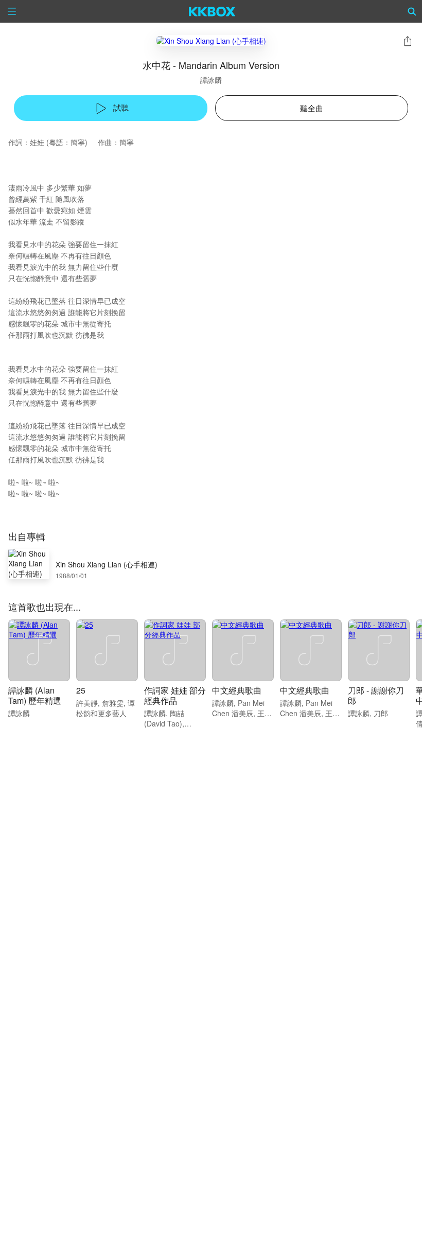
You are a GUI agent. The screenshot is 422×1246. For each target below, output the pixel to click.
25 (80, 690)
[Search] (412, 11)
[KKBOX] (212, 11)
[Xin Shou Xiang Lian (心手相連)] (211, 40)
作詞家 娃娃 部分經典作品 (175, 695)
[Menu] (12, 11)
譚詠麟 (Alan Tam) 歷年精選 (34, 695)
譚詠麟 (211, 80)
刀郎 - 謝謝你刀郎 (376, 695)
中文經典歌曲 (236, 690)
